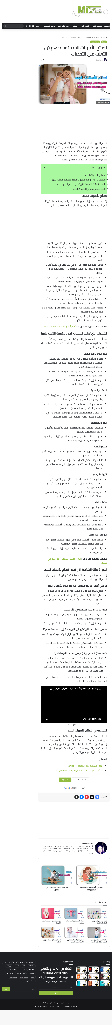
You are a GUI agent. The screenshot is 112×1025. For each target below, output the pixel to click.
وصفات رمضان (13, 977)
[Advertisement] (74, 123)
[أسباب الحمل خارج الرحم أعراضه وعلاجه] (74, 913)
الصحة (98, 37)
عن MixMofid (44, 1006)
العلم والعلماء (6, 962)
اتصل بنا (37, 1006)
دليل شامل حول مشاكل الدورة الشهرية (51, 921)
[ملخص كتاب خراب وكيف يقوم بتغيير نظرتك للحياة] (105, 983)
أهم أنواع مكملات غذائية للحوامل (59, 326)
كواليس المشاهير (49, 26)
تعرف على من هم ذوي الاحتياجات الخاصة (99, 921)
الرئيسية (107, 26)
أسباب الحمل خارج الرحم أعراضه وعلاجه (74, 921)
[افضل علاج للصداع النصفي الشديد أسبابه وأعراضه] (74, 932)
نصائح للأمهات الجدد (95, 175)
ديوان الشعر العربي (63, 26)
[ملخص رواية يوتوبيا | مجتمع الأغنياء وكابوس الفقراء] (81, 970)
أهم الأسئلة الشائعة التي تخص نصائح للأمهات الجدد (79, 184)
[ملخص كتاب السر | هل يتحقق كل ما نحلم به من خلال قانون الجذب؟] (93, 983)
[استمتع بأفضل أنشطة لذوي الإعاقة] (51, 932)
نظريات (75, 26)
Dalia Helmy (99, 60)
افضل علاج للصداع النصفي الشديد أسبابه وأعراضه (75, 940)
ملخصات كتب (97, 26)
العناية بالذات (31, 966)
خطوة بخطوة (31, 973)
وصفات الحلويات (24, 977)
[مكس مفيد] (90, 11)
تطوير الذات (85, 26)
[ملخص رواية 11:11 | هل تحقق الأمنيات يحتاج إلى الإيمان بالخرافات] (105, 970)
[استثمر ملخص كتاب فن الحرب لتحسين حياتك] (93, 970)
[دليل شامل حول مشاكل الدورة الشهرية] (51, 913)
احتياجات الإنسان (30, 962)
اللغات (23, 966)
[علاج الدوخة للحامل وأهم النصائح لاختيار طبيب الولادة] (97, 932)
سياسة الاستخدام (66, 1006)
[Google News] (71, 788)
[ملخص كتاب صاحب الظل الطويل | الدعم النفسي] (81, 983)
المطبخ (17, 966)
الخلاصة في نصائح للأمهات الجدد (89, 189)
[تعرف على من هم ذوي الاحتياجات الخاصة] (97, 913)
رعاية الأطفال (95, 42)
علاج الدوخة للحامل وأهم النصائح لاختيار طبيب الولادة (99, 940)
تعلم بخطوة (31, 969)
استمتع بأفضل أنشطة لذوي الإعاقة (52, 940)
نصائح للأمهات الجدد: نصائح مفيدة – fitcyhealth (79, 770)
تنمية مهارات (22, 969)
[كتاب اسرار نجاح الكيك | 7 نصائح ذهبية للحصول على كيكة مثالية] (93, 976)
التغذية (21, 962)
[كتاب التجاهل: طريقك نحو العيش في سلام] (81, 976)
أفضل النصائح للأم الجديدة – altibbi (86, 765)
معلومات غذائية (20, 973)
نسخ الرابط (65, 779)
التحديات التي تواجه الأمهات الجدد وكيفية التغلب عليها (78, 179)
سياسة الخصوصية (54, 1006)
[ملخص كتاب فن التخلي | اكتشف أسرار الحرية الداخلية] (105, 976)
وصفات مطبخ (30, 980)
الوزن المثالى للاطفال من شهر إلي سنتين (77, 560)
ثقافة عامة (13, 969)
